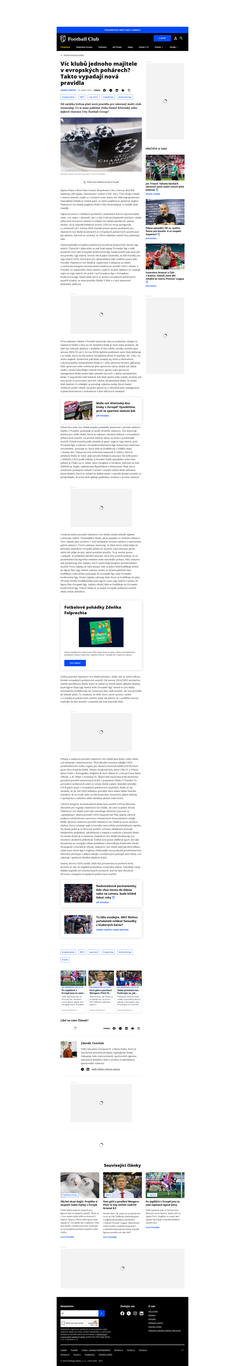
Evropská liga (108, 97)
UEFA (82, 97)
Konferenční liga (125, 97)
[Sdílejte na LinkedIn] (117, 90)
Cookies (63, 1350)
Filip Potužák (67, 1237)
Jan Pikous (151, 286)
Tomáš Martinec (121, 930)
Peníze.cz (131, 1350)
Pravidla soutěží (105, 1354)
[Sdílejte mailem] (122, 90)
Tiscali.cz (77, 1354)
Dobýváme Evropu (70, 1195)
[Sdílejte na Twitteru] (110, 90)
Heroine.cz (118, 1350)
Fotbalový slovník (155, 1323)
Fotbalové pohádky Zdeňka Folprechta (164, 1330)
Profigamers (90, 1354)
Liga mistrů (93, 97)
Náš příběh (153, 1311)
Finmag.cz (143, 1350)
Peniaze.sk (64, 1354)
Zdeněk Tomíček (68, 90)
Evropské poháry (68, 97)
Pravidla (65, 960)
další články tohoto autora (106, 1069)
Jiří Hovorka (102, 416)
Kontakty (152, 1319)
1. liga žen (152, 1195)
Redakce (152, 1315)
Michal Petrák (153, 194)
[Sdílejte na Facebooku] (104, 90)
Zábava (108, 1195)
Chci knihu (75, 663)
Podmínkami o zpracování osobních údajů (83, 1335)
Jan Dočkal (151, 238)
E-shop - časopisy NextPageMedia (96, 1350)
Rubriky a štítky (154, 1326)
